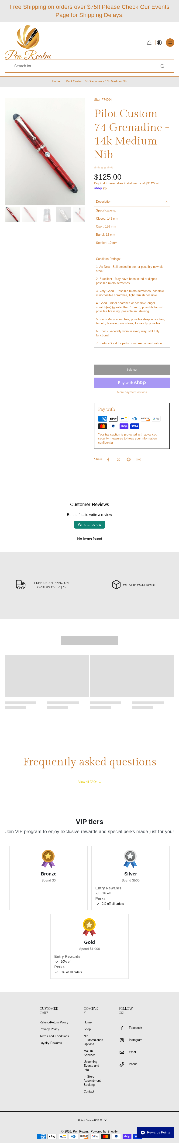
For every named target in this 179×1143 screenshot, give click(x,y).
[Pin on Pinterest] (129, 459)
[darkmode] (159, 42)
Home (56, 81)
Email (133, 1052)
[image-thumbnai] (12, 214)
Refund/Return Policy (54, 1022)
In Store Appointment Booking (92, 1080)
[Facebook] (124, 1028)
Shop (87, 1029)
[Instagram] (124, 1040)
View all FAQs (87, 782)
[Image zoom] (45, 151)
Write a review (89, 524)
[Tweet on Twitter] (118, 459)
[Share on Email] (139, 459)
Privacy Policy (49, 1029)
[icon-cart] (149, 42)
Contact (89, 1091)
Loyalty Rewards (51, 1043)
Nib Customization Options (93, 1040)
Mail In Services (90, 1053)
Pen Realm (80, 1131)
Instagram (135, 1040)
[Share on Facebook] (108, 459)
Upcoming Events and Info (91, 1066)
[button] (132, 370)
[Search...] (162, 66)
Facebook (135, 1027)
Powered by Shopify (104, 1131)
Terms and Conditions (54, 1036)
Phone (133, 1064)
